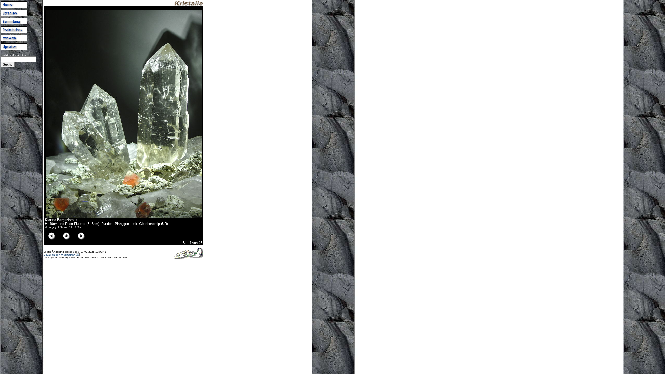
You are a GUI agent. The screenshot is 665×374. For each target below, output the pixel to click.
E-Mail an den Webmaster (59, 254)
